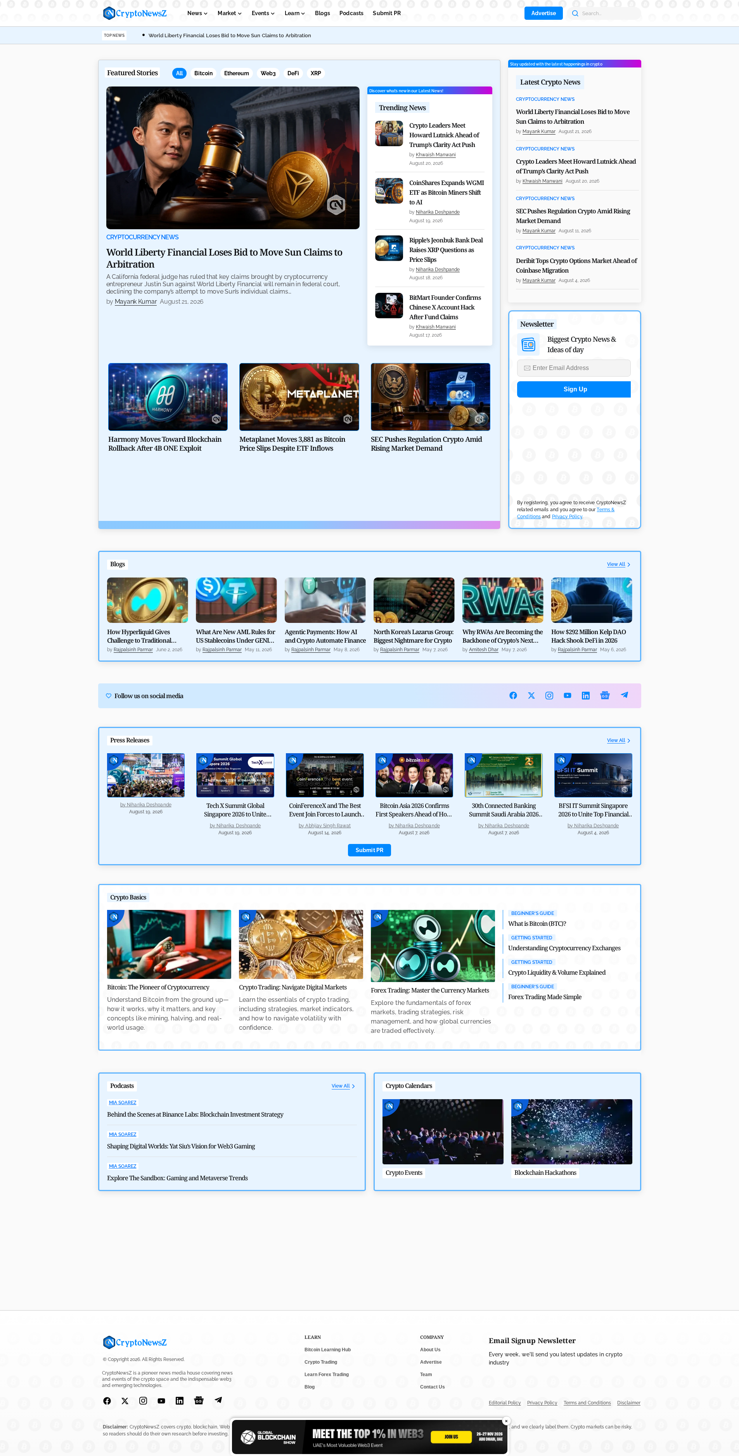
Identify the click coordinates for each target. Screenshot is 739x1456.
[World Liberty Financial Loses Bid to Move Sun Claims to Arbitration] (233, 157)
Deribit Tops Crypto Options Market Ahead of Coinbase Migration (576, 265)
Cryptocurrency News (142, 237)
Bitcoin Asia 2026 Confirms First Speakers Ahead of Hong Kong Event (414, 814)
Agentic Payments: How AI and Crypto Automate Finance (325, 636)
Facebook (513, 695)
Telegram (624, 695)
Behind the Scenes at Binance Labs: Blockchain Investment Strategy (195, 1114)
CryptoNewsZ (135, 13)
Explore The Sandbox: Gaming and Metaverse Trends (177, 1178)
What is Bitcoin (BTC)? (537, 923)
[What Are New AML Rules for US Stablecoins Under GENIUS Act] (236, 600)
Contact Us (432, 1387)
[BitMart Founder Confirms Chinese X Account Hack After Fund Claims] (389, 305)
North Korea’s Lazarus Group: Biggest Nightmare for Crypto (413, 636)
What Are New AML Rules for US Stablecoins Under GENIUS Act (236, 636)
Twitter (531, 695)
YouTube (568, 695)
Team (426, 1374)
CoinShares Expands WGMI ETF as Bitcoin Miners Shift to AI (446, 192)
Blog (310, 1387)
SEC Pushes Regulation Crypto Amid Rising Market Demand (573, 216)
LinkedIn (586, 695)
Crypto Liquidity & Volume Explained (557, 972)
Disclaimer (628, 1403)
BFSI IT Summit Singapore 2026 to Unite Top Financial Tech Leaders (593, 814)
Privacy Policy (567, 516)
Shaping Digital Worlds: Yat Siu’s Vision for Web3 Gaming (181, 1146)
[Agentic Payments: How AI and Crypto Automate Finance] (325, 600)
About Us (430, 1349)
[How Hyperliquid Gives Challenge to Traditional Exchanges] (147, 600)
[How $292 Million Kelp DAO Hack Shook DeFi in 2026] (591, 600)
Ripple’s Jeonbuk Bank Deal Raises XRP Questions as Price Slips (446, 250)
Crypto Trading (321, 1362)
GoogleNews (605, 695)
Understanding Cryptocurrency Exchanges (564, 948)
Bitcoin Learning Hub (328, 1349)
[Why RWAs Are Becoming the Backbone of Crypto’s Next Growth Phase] (502, 600)
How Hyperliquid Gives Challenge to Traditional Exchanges (139, 636)
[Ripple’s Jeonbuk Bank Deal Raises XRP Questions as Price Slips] (389, 248)
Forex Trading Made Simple (545, 997)
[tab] (179, 73)
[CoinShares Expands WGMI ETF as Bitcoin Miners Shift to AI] (389, 191)
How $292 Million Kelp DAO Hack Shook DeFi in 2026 (588, 636)
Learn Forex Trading (327, 1374)
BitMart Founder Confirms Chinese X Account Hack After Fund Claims (445, 307)
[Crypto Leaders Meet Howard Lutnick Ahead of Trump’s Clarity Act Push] (389, 133)
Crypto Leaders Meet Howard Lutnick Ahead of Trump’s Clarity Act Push (444, 135)
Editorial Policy (505, 1403)
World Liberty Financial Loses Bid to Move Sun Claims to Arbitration (230, 35)
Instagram (549, 695)
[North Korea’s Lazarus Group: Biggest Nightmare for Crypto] (414, 600)
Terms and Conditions (587, 1403)
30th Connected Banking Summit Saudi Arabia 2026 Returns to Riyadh (503, 814)
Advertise (543, 13)
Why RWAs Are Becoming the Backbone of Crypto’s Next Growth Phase (502, 636)
